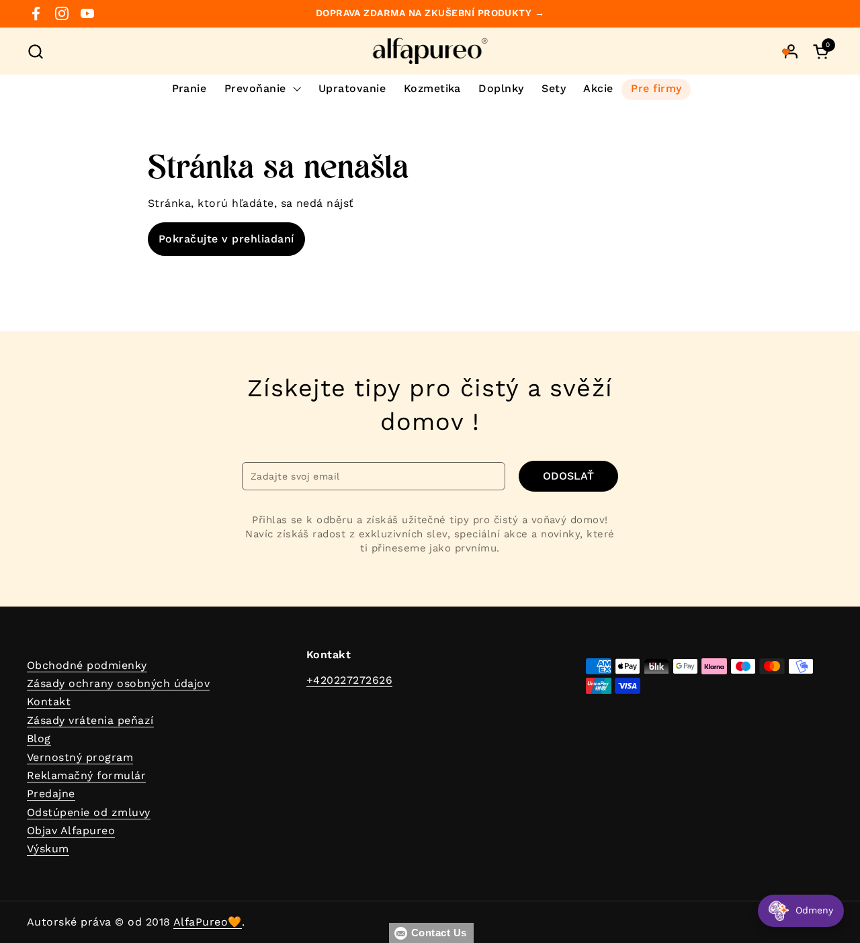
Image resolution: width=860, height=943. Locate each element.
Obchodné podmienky (87, 665)
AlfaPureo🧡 (207, 921)
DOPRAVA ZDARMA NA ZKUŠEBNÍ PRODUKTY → (430, 13)
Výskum (48, 848)
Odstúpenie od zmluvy (88, 812)
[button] (35, 51)
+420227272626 (349, 680)
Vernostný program (80, 757)
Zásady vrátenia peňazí (90, 720)
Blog (39, 738)
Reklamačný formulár (86, 775)
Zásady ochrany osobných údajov (118, 683)
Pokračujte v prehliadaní (226, 238)
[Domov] (430, 51)
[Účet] (791, 51)
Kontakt (49, 701)
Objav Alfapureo (71, 830)
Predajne (51, 793)
